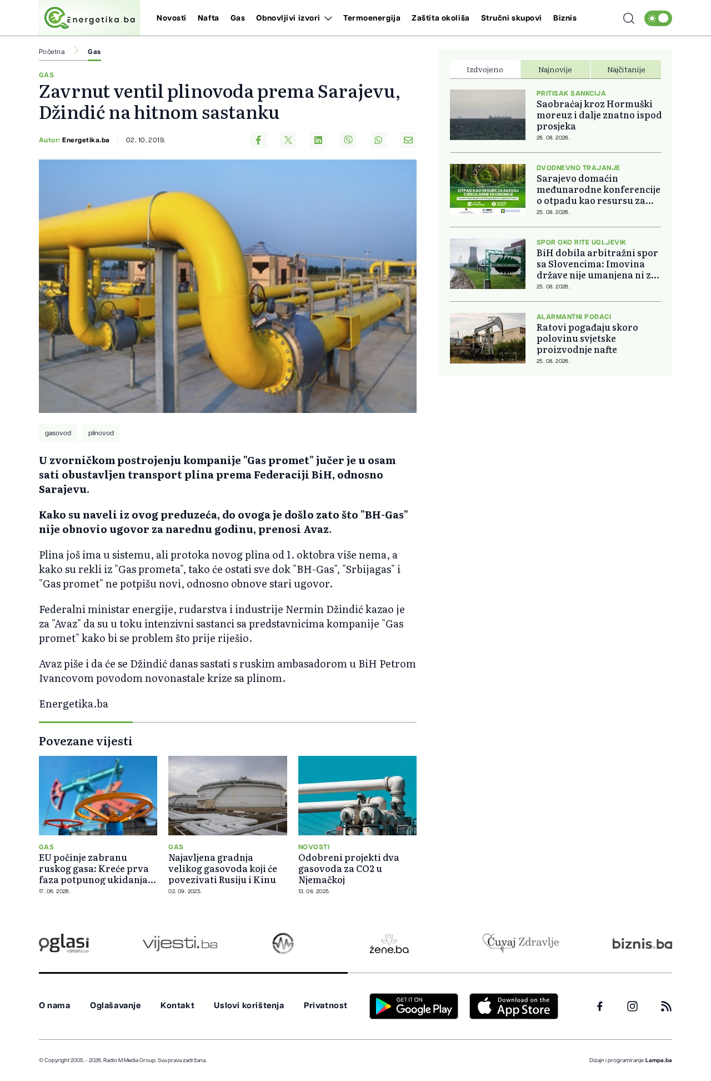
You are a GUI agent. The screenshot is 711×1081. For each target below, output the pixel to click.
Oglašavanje (115, 1006)
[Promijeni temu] (658, 18)
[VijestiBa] (179, 943)
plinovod (101, 433)
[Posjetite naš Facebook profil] (600, 1007)
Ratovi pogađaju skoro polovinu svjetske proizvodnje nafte (587, 338)
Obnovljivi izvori (288, 18)
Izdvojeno (485, 68)
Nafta (208, 18)
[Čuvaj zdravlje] (521, 943)
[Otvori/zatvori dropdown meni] (326, 18)
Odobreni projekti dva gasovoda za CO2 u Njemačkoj (348, 868)
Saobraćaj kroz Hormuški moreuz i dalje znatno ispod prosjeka (599, 114)
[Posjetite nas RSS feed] (666, 1006)
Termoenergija (371, 18)
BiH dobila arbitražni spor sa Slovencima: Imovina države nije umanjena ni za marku (597, 263)
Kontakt (177, 1006)
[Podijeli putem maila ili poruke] (408, 140)
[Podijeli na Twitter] (288, 140)
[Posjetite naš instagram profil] (632, 1006)
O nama (55, 1006)
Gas (238, 18)
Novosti (172, 18)
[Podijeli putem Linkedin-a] (318, 140)
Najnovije (555, 68)
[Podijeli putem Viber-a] (348, 140)
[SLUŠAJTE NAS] (283, 943)
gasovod (58, 433)
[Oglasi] (64, 943)
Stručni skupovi (511, 18)
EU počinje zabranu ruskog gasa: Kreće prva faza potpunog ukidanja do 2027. (94, 868)
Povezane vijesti (86, 740)
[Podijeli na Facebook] (258, 140)
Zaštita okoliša (440, 18)
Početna (51, 51)
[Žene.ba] (389, 943)
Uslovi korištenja (249, 1006)
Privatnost (326, 1006)
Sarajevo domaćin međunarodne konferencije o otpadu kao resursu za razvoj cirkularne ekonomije (598, 189)
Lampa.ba (658, 1060)
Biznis (565, 18)
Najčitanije (626, 68)
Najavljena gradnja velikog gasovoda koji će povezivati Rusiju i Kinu (222, 868)
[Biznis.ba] (642, 943)
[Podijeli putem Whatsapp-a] (378, 140)
